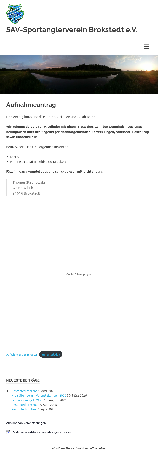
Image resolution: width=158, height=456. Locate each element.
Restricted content (24, 390)
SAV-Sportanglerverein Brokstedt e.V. (72, 29)
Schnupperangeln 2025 (27, 400)
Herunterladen (51, 354)
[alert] (79, 432)
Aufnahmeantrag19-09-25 (21, 354)
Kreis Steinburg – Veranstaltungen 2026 (39, 395)
